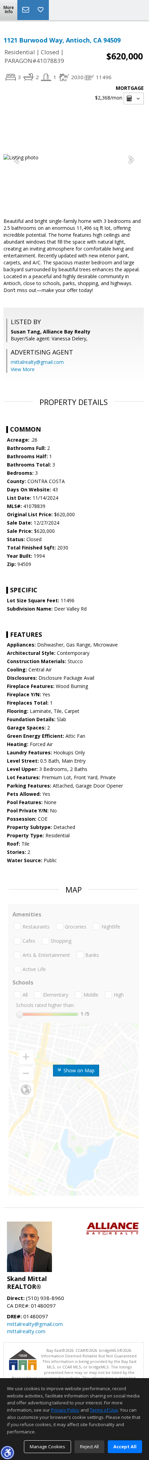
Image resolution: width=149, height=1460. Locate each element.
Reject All (89, 1446)
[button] (7, 1452)
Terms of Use (104, 1410)
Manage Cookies (47, 1446)
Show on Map (78, 1070)
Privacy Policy (65, 1410)
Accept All (125, 1446)
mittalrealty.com (26, 1331)
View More (23, 369)
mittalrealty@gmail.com (37, 362)
